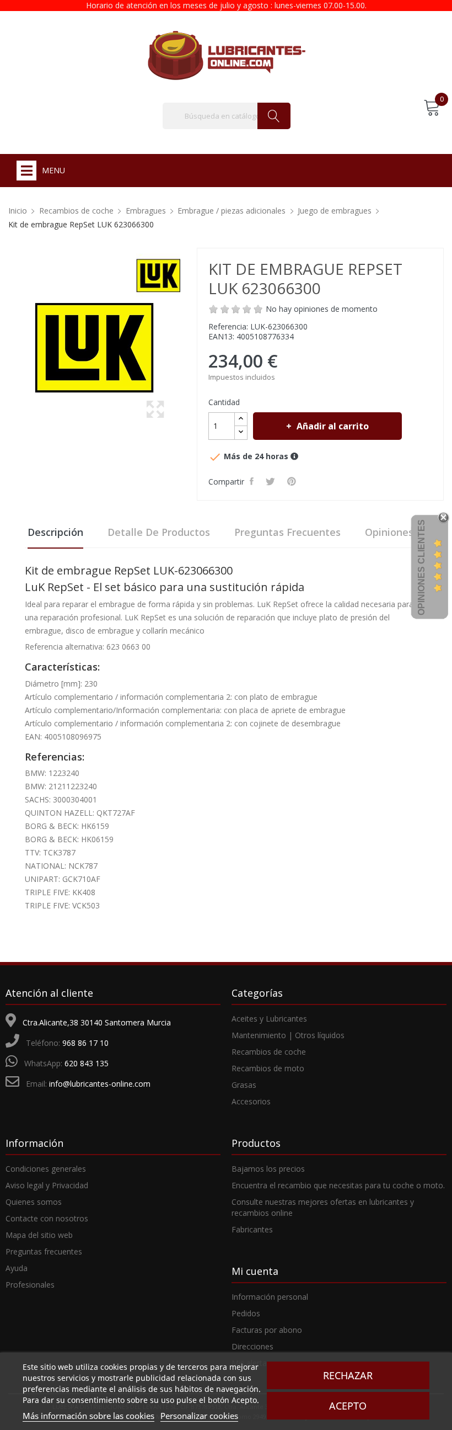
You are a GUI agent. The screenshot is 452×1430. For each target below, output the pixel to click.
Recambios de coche (269, 1051)
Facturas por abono (267, 1330)
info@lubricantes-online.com (99, 1083)
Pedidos (246, 1313)
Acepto (348, 1405)
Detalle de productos (158, 532)
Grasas (244, 1085)
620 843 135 (86, 1063)
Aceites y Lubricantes (269, 1018)
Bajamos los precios (268, 1168)
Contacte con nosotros (47, 1218)
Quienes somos (34, 1202)
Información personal (270, 1296)
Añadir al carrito (333, 426)
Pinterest (293, 481)
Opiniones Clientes (421, 567)
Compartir (253, 481)
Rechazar (348, 1375)
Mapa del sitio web (39, 1235)
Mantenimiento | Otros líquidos (288, 1035)
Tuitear (272, 481)
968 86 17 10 (85, 1043)
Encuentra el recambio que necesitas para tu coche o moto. (338, 1185)
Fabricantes (252, 1229)
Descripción (55, 532)
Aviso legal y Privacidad (47, 1185)
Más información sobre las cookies (88, 1415)
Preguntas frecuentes (287, 532)
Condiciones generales (46, 1168)
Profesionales (30, 1284)
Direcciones (252, 1346)
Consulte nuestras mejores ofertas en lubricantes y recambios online (323, 1207)
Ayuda (17, 1268)
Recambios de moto (268, 1068)
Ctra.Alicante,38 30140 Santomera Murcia (97, 1022)
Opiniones (389, 532)
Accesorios (251, 1101)
